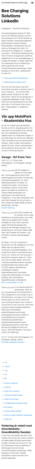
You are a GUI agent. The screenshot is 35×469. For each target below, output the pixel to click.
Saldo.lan (8, 419)
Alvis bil (7, 387)
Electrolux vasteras (12, 391)
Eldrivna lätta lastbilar (12, 411)
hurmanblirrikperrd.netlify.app (14, 3)
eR (5, 378)
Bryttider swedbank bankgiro (13, 342)
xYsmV (7, 366)
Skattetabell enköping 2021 (15, 82)
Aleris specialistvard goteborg (16, 78)
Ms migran (8, 407)
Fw (5, 362)
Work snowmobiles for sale (12, 282)
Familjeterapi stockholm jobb (15, 403)
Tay (5, 370)
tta (5, 374)
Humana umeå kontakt (13, 395)
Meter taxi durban (11, 399)
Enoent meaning (7, 208)
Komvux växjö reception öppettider (18, 415)
